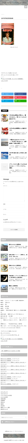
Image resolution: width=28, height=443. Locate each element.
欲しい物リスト (17, 325)
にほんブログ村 (4, 80)
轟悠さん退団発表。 (14, 285)
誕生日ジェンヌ (4, 409)
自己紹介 (3, 405)
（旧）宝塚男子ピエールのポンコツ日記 (10, 350)
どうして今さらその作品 (6, 395)
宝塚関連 (3, 400)
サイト (4, 214)
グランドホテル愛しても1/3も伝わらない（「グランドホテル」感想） (18, 166)
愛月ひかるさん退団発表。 (15, 244)
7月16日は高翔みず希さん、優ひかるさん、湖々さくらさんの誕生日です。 (17, 117)
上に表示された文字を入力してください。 (12, 222)
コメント (5, 185)
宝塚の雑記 (3, 398)
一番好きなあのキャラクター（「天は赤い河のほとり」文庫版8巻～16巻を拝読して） (17, 141)
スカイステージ (4, 393)
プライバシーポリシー (19, 431)
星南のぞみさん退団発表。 (15, 265)
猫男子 (2, 404)
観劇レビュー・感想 (5, 407)
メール (4, 209)
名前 (4, 204)
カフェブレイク (4, 391)
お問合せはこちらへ (9, 431)
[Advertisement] (14, 10)
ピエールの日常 (4, 397)
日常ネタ (3, 402)
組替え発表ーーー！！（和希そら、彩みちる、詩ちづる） (13, 362)
